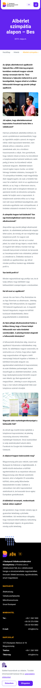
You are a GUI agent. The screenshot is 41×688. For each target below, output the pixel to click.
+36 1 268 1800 (32, 618)
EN (29, 4)
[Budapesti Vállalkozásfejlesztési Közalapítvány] (10, 4)
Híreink (16, 52)
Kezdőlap (6, 52)
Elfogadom (25, 683)
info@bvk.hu (33, 629)
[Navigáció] (35, 4)
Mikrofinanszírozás (10, 600)
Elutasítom (9, 683)
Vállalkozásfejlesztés (11, 596)
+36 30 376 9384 (31, 621)
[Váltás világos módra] (20, 554)
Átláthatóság (8, 592)
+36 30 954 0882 (31, 625)
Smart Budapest (9, 604)
